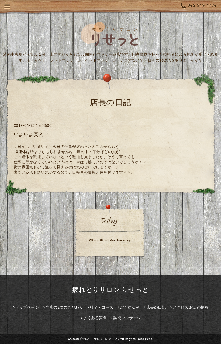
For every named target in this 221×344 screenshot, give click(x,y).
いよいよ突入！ (31, 134)
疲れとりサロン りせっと (110, 290)
